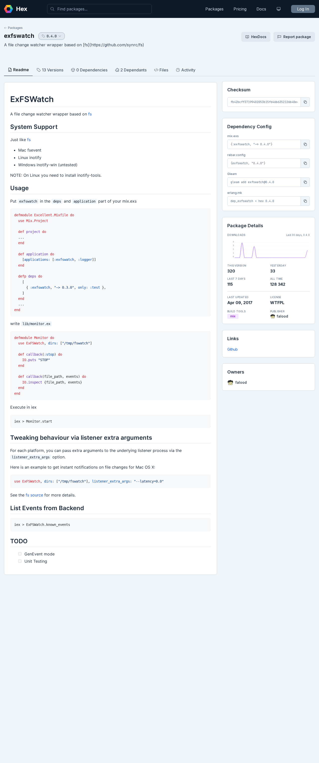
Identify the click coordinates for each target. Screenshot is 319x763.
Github (232, 349)
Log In (303, 8)
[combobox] (99, 9)
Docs (261, 8)
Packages (214, 8)
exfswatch (19, 35)
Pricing (240, 8)
